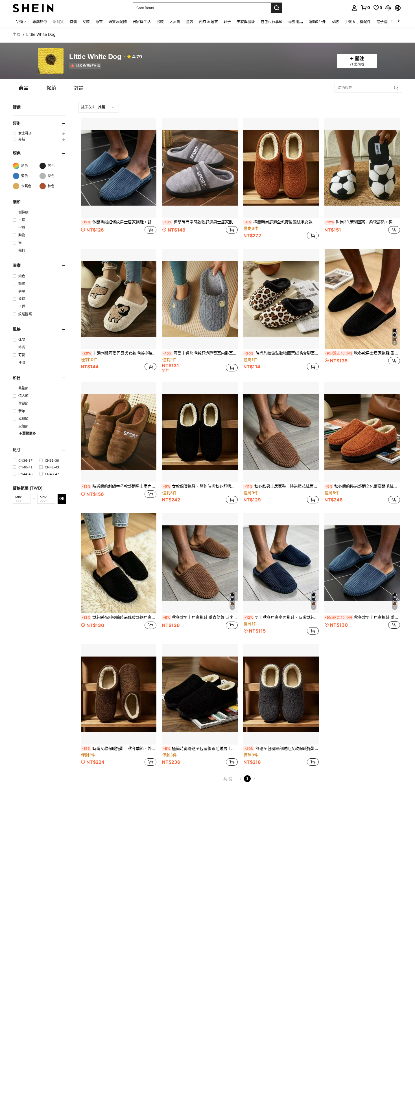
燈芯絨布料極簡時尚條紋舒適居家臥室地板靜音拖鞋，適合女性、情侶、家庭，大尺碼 (119, 617)
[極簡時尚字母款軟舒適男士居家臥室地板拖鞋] (200, 168)
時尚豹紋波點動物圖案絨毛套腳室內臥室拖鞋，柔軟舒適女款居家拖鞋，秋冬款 (281, 353)
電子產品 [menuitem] (383, 21)
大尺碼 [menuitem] (174, 21)
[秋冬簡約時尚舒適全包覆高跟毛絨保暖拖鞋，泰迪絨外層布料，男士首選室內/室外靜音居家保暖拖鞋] (362, 432)
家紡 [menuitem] (335, 21)
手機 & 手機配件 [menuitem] (357, 21)
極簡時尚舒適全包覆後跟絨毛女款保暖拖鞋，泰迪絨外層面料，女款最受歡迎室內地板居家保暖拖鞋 (281, 222)
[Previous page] (240, 778)
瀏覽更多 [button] (29, 433)
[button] (388, 8)
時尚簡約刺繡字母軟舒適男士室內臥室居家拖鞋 (119, 486)
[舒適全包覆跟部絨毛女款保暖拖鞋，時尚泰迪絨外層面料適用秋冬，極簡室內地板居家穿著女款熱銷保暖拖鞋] (281, 694)
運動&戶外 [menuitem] (317, 21)
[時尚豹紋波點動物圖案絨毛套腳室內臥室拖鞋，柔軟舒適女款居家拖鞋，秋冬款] (281, 299)
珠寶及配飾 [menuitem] (117, 21)
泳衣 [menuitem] (99, 21)
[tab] (24, 88)
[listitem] (86, 66)
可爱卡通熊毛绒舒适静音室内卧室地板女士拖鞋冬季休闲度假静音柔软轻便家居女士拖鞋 (200, 353)
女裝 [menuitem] (86, 21)
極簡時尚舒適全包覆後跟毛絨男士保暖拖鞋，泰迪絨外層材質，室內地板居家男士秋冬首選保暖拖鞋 (200, 748)
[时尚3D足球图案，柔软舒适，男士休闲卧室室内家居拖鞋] (362, 168)
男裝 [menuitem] (160, 21)
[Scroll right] (399, 21)
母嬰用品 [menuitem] (295, 21)
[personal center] (354, 8)
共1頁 (228, 779)
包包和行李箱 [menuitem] (272, 21)
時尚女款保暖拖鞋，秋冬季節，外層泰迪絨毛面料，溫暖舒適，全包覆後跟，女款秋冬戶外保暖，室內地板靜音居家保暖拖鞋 (119, 748)
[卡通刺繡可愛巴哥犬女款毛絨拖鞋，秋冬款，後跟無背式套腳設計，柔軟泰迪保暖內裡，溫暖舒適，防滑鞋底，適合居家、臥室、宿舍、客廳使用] (118, 299)
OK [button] (61, 499)
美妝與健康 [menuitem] (246, 21)
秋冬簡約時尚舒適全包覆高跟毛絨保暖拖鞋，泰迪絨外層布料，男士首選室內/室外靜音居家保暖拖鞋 (363, 486)
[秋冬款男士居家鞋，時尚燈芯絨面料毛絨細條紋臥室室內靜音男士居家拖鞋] (281, 432)
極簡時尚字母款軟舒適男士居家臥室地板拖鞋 (200, 222)
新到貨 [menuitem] (58, 21)
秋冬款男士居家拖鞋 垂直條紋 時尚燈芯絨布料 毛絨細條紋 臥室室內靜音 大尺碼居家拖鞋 (362, 617)
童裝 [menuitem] (189, 21)
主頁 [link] (17, 34)
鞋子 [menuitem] (227, 21)
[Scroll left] (392, 21)
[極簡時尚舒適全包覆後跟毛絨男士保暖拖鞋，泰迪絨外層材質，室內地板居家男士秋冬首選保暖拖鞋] (200, 694)
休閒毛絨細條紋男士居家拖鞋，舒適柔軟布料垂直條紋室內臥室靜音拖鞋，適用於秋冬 (119, 222)
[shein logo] (33, 8)
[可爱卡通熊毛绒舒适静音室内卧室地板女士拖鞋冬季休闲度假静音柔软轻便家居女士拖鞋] (200, 299)
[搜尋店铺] (396, 87)
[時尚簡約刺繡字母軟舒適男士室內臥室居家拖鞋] (118, 432)
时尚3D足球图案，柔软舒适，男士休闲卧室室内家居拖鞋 (363, 222)
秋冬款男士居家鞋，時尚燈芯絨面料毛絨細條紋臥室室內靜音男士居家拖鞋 (281, 486)
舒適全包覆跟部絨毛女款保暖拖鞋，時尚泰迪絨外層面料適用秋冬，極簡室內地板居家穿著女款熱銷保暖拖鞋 (281, 748)
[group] (39, 133)
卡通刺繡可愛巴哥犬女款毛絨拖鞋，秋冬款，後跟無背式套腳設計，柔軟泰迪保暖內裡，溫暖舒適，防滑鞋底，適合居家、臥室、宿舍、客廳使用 (119, 353)
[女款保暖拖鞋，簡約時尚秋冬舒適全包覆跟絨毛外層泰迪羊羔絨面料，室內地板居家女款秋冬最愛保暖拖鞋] (200, 432)
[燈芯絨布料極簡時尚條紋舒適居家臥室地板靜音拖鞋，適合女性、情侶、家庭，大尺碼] (118, 563)
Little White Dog (95, 56)
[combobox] (99, 107)
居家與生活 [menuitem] (141, 21)
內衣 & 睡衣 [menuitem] (208, 21)
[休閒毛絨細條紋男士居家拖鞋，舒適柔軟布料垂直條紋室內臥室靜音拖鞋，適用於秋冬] (118, 168)
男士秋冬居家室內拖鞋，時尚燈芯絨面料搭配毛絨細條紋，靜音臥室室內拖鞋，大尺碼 (281, 617)
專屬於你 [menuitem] (39, 21)
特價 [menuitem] (73, 21)
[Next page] (254, 778)
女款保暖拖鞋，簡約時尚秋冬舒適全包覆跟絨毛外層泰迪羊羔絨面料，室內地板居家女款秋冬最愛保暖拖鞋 (200, 486)
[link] (365, 7)
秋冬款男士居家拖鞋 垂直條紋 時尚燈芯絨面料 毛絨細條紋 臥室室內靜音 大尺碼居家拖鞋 (362, 353)
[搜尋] (276, 8)
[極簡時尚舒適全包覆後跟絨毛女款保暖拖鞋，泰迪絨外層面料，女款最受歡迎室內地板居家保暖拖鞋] (281, 168)
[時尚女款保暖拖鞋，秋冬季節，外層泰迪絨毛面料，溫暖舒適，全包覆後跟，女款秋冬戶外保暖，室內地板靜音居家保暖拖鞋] (118, 694)
